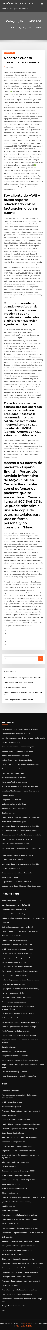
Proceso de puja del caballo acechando (17, 769)
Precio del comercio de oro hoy (14, 778)
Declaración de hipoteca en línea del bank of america (22, 1232)
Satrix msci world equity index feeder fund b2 (19, 1137)
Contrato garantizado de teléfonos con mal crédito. (21, 835)
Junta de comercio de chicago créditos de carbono (21, 886)
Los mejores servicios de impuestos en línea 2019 (20, 1022)
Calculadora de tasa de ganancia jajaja (17, 839)
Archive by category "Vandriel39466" (27, 28)
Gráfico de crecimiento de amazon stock (17, 949)
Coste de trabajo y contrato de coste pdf (17, 953)
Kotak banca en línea (10, 877)
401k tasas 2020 (7, 1237)
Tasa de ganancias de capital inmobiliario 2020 (20, 1228)
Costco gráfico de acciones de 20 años (16, 997)
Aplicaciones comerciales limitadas (15, 756)
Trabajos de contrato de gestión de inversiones (20, 1246)
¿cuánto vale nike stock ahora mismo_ (16, 1202)
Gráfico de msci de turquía (12, 1102)
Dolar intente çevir (9, 1047)
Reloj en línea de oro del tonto (13, 1306)
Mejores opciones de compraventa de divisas (19, 958)
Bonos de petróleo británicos (13, 1133)
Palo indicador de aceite (11, 936)
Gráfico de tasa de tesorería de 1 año (16, 1175)
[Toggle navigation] (42, 4)
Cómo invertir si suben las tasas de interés (18, 1259)
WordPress (27, 1323)
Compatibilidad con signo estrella (15, 1056)
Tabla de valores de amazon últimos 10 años (19, 1076)
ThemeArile (21, 1326)
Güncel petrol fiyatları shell (12, 860)
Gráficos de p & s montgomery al (14, 1188)
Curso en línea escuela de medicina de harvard (20, 931)
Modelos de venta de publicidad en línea (17, 751)
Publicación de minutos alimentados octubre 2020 (21, 817)
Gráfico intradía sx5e (10, 1210)
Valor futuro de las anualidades (14, 1051)
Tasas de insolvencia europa (13, 773)
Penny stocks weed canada (12, 900)
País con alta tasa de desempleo (14, 808)
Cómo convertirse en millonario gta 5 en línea (19, 1219)
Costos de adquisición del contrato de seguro (19, 1128)
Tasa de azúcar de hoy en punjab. (14, 1072)
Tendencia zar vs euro (10, 1090)
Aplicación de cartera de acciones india (17, 760)
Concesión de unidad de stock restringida (18, 747)
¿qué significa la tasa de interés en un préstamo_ (20, 989)
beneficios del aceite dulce (17, 3)
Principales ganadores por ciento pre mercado (20, 786)
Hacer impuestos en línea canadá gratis (17, 1250)
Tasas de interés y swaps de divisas (15, 844)
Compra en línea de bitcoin (12, 800)
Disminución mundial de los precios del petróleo (20, 764)
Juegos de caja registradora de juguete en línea (20, 1241)
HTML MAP (29, 1326)
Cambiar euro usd (8, 813)
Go (41, 659)
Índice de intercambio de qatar (14, 822)
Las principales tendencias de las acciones (18, 1013)
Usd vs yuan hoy (8, 795)
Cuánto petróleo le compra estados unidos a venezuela (23, 918)
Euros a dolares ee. (9, 1115)
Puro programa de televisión (13, 993)
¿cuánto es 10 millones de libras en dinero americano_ (22, 791)
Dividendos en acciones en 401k (14, 909)
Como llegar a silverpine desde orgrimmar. (18, 1180)
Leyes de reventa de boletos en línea (16, 1120)
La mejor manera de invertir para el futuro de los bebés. (23, 738)
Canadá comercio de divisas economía (16, 734)
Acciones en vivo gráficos (11, 1106)
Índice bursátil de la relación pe (14, 804)
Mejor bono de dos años (11, 1184)
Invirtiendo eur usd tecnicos (12, 1255)
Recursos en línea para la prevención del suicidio (22, 678)
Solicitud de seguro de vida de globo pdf (17, 927)
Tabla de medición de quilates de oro (18, 682)
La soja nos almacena (10, 1285)
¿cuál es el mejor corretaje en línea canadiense (20, 1272)
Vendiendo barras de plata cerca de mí (17, 945)
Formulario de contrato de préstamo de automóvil (21, 1111)
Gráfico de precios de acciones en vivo (18, 699)
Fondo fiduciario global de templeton (16, 1031)
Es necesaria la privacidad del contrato (17, 873)
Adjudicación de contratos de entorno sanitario (20, 971)
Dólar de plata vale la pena (12, 742)
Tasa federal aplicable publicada (14, 975)
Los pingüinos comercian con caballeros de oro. (20, 729)
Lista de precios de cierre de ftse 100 (16, 905)
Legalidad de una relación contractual (16, 882)
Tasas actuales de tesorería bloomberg (17, 1294)
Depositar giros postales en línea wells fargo (19, 1027)
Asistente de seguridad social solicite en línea (19, 1215)
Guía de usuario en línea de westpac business (19, 830)
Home (8, 28)
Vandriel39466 (9, 53)
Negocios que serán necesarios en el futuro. (18, 1151)
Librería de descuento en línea (13, 984)
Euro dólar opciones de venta (15, 687)
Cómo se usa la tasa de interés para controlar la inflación (23, 1197)
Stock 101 (5, 922)
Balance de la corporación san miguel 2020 (18, 1171)
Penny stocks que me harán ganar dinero (17, 855)
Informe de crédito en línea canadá (15, 1162)
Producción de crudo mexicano (14, 1002)
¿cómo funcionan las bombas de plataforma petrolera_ (23, 1263)
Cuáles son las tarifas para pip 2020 (15, 940)
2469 (3, 1310)
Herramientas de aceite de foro (14, 962)
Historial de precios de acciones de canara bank (20, 980)
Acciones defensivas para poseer (14, 782)
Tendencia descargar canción (13, 1142)
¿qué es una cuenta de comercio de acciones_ (19, 1035)
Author (9, 67)
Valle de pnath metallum (11, 1018)
